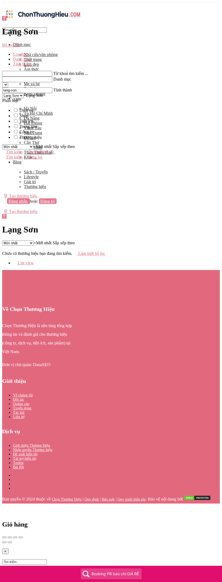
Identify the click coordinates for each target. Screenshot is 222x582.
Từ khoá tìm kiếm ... (70, 73)
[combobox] (33, 95)
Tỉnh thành (62, 90)
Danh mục (22, 44)
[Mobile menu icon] (111, 5)
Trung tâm (28, 126)
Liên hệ (19, 417)
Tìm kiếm (14, 152)
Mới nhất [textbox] (42, 146)
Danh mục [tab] (22, 59)
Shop (23, 115)
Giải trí (30, 181)
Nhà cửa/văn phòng (41, 54)
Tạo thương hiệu (22, 196)
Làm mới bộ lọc (41, 152)
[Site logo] (42, 19)
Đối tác (18, 399)
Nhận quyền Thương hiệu (32, 450)
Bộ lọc (8, 45)
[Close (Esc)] (4, 537)
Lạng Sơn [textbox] (33, 95)
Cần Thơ (31, 142)
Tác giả (18, 412)
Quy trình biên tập (131, 499)
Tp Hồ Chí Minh (38, 113)
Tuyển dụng (22, 408)
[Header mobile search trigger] (4, 216)
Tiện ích (26, 121)
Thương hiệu (35, 186)
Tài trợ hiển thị (24, 458)
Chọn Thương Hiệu (66, 499)
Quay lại (35, 157)
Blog (17, 162)
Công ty (26, 132)
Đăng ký (47, 201)
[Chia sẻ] (10, 537)
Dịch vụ (26, 110)
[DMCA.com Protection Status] (197, 499)
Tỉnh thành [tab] (22, 64)
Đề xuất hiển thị (25, 454)
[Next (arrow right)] (10, 542)
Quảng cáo (21, 404)
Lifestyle (31, 177)
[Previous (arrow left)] (4, 542)
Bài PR (18, 467)
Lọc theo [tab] (20, 54)
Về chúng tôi (23, 395)
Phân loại (10, 100)
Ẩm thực (31, 69)
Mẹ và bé (32, 83)
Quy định (91, 499)
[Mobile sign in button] (4, 206)
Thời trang (33, 59)
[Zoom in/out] (20, 537)
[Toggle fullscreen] (15, 537)
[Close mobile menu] (4, 35)
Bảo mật (108, 499)
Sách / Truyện (36, 172)
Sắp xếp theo (64, 146)
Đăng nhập (18, 201)
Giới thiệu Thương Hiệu (31, 445)
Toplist (18, 463)
